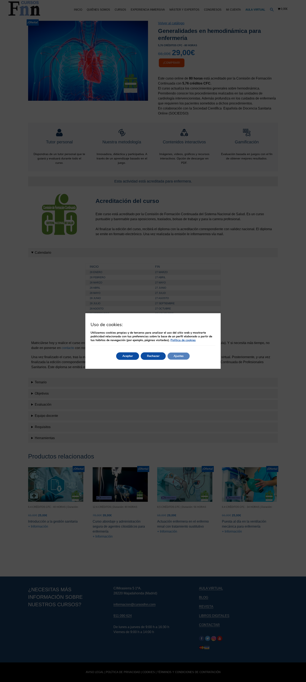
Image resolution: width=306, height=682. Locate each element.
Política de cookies (183, 340)
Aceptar (127, 356)
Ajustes (179, 356)
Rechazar (153, 356)
